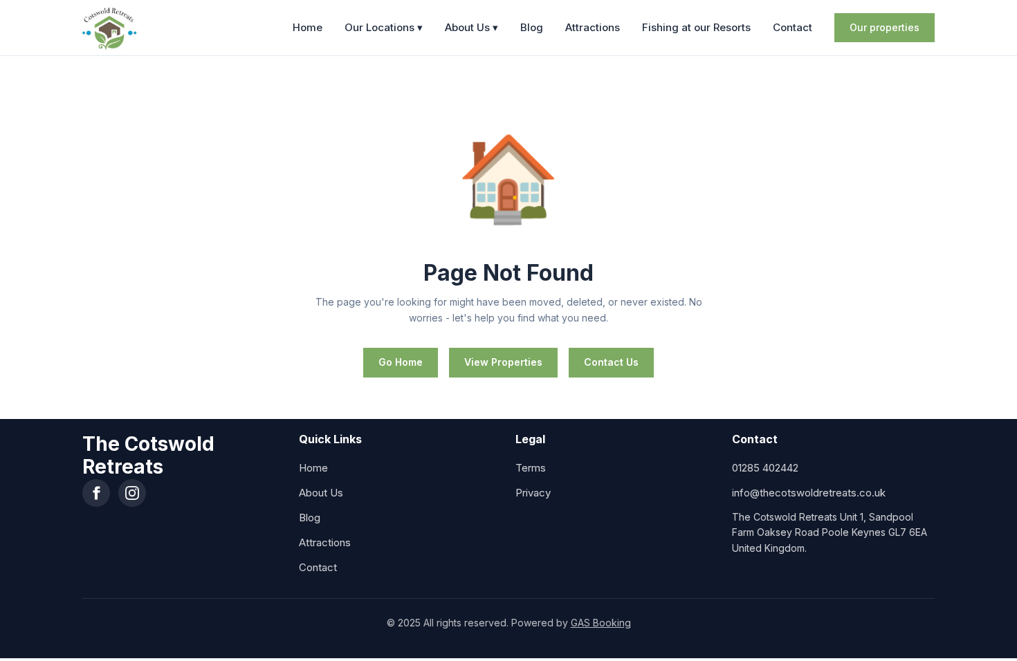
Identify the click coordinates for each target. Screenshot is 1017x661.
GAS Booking (601, 623)
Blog (531, 27)
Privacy (533, 492)
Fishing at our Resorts (696, 27)
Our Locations (384, 27)
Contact (792, 27)
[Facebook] (96, 493)
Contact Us (611, 362)
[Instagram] (132, 493)
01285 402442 (765, 467)
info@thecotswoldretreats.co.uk (809, 492)
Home (307, 27)
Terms (530, 467)
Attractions (592, 27)
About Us (471, 27)
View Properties (503, 362)
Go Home (400, 362)
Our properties (884, 27)
